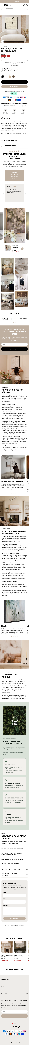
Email (4, 898)
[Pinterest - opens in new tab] (16, 1027)
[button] (14, 8)
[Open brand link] (5, 319)
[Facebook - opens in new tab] (10, 1027)
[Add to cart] (22, 248)
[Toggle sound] (22, 240)
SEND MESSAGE (14, 918)
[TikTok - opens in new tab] (19, 1027)
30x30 (9, 70)
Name (4, 892)
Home (2, 13)
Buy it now (14, 86)
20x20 (3, 70)
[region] (14, 192)
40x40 (15, 70)
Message (5, 905)
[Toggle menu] (2, 5)
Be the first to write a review (14, 929)
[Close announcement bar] (27, 1)
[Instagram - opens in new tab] (13, 1027)
